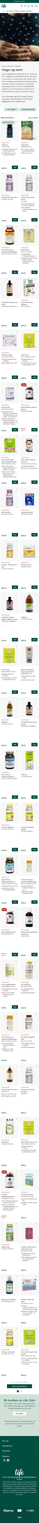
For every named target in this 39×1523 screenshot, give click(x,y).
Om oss (5, 1441)
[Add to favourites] (17, 122)
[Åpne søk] (20, 11)
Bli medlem (19, 1413)
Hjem (3, 66)
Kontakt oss (7, 1446)
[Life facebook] (8, 1461)
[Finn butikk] (21, 6)
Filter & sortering (7, 118)
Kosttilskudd (10, 66)
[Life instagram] (4, 1461)
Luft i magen (11, 109)
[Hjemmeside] (4, 6)
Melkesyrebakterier (28, 109)
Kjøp (15, 167)
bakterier (5, 101)
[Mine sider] (29, 6)
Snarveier (6, 1451)
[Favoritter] (25, 6)
